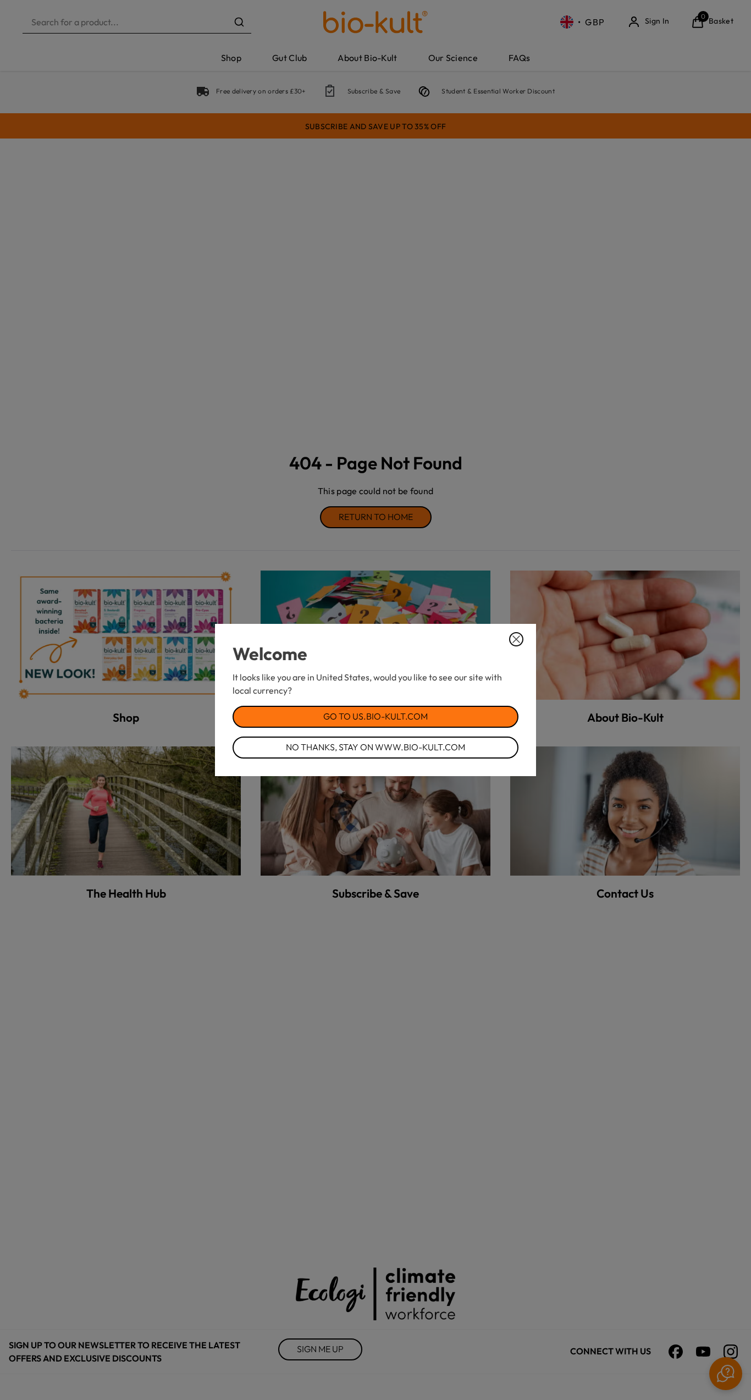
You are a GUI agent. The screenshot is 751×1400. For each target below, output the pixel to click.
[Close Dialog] (516, 639)
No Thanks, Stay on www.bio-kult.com (375, 746)
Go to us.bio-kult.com (375, 716)
